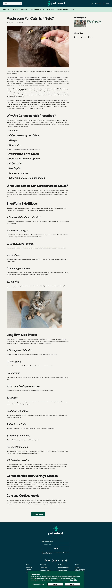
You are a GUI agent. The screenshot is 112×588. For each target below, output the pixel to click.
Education (50, 9)
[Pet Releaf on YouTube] (59, 560)
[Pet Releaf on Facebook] (46, 560)
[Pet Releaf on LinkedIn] (56, 560)
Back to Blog (39, 514)
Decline (72, 584)
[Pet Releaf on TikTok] (63, 560)
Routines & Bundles (37, 9)
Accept (55, 584)
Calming (15, 9)
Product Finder (62, 9)
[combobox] (12, 3)
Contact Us (77, 567)
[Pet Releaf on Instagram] (53, 560)
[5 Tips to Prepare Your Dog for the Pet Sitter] (80, 23)
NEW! (72, 9)
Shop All (6, 9)
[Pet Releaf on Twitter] (49, 560)
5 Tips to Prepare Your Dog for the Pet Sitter (94, 22)
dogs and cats (45, 77)
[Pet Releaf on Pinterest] (66, 560)
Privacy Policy (73, 580)
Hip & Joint (24, 9)
